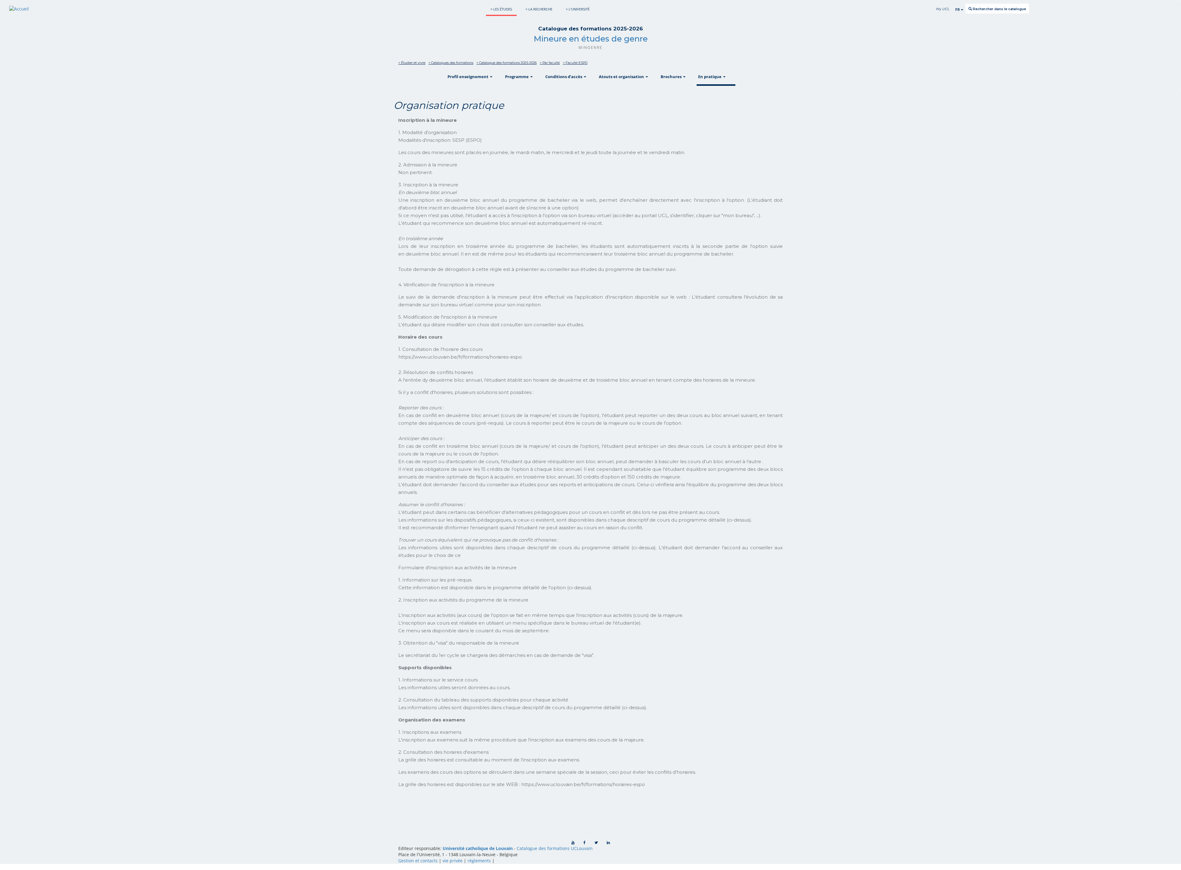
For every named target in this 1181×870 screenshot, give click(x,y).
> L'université (578, 9)
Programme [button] (517, 76)
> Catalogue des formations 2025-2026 (506, 63)
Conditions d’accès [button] (564, 76)
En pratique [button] (710, 76)
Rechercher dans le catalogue (999, 9)
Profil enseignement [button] (468, 76)
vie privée (453, 861)
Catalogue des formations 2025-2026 (590, 29)
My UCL (942, 9)
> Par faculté (550, 63)
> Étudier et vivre (411, 63)
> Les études (501, 9)
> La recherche (539, 9)
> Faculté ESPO (575, 63)
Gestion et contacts (418, 861)
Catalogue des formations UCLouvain (555, 848)
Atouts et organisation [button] (622, 76)
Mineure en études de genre (591, 39)
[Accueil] (19, 9)
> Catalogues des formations (450, 63)
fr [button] (958, 10)
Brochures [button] (671, 76)
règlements (479, 861)
